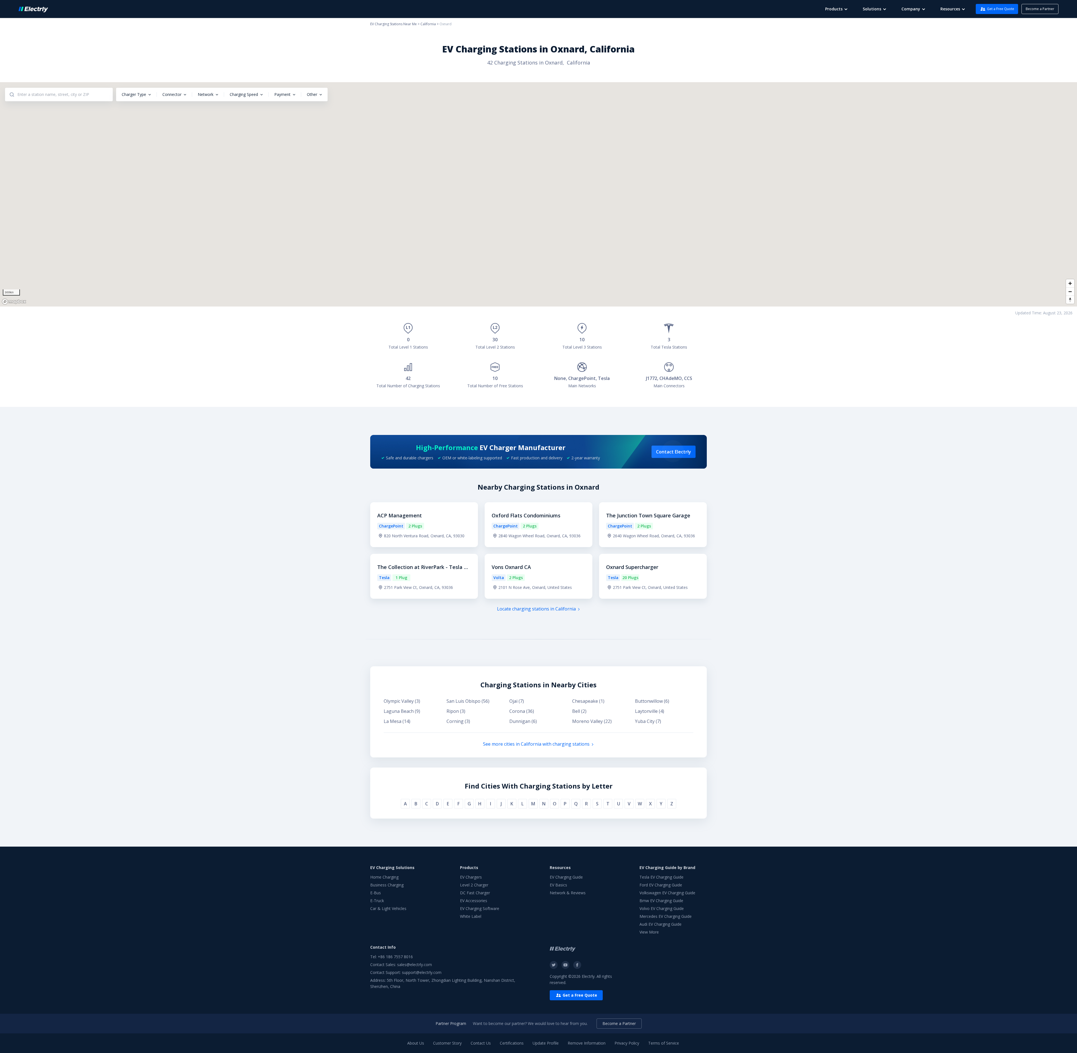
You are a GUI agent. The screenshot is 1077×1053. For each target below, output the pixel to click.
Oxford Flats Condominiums (526, 515)
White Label (470, 916)
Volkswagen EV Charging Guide (667, 892)
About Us (415, 1043)
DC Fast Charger (475, 892)
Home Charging (384, 877)
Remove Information (587, 1043)
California (428, 24)
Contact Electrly (673, 452)
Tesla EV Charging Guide (661, 877)
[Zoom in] (1070, 283)
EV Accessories (473, 900)
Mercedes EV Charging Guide (665, 916)
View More (649, 932)
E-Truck (377, 900)
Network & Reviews (568, 892)
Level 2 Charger (474, 885)
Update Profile (546, 1043)
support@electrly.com (421, 972)
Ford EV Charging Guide (660, 885)
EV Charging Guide (566, 877)
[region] (538, 194)
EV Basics (558, 885)
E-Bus (375, 892)
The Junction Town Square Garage (648, 515)
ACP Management (399, 515)
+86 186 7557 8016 (395, 956)
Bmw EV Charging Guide (661, 900)
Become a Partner (1040, 8)
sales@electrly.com (414, 964)
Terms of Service (663, 1043)
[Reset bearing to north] (1070, 300)
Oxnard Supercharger (632, 567)
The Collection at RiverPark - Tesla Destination (424, 567)
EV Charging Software (479, 908)
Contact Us (481, 1043)
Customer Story (447, 1043)
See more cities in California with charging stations (536, 744)
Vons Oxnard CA (511, 567)
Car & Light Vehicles (388, 908)
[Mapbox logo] (14, 301)
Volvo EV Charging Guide (661, 908)
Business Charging (387, 885)
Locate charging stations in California (536, 609)
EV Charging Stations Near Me (393, 24)
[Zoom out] (1070, 291)
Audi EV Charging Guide (660, 924)
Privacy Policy (627, 1043)
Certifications (512, 1043)
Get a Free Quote (1000, 8)
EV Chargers (471, 877)
